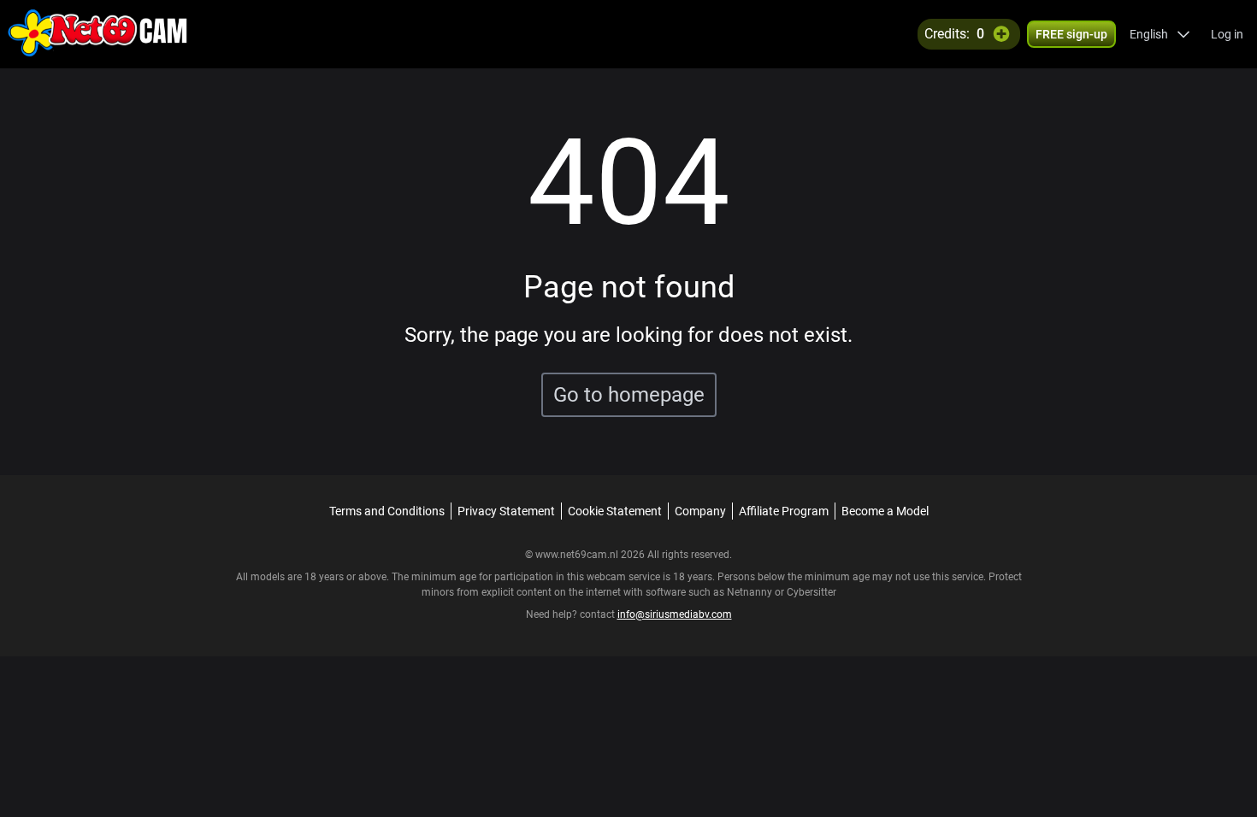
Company (700, 511)
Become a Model (885, 511)
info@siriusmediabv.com (674, 614)
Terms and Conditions (387, 511)
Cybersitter (811, 592)
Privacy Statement (506, 511)
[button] (1160, 34)
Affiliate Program (784, 511)
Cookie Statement (615, 511)
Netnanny (751, 592)
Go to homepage (629, 395)
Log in (1227, 34)
